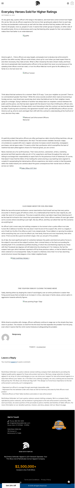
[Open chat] (67, 481)
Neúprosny (16, 334)
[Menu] (4, 3)
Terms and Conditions (31, 479)
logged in (13, 362)
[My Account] (66, 3)
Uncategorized (40, 347)
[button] (70, 3)
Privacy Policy (45, 479)
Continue (40, 259)
